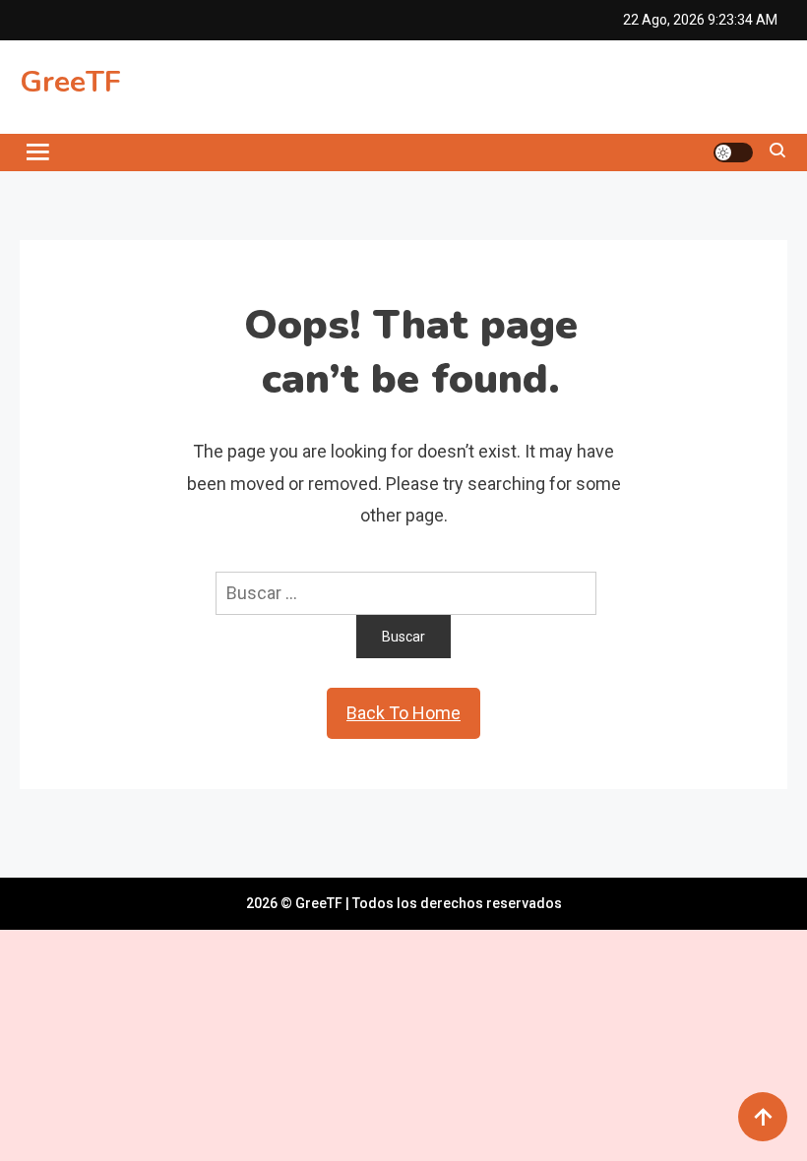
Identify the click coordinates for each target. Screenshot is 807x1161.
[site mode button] (733, 152)
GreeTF (70, 82)
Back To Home (403, 713)
